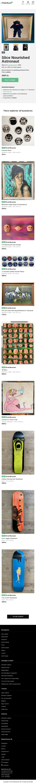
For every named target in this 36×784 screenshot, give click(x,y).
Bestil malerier (5, 642)
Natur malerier (5, 692)
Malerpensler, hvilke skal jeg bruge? (11, 684)
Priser (3, 645)
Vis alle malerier (18, 616)
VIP (4, 147)
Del (3, 52)
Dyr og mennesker (6, 698)
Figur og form (5, 703)
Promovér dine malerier (7, 681)
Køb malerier (4, 634)
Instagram (5, 762)
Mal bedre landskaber (7, 675)
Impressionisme (5, 731)
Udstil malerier (5, 647)
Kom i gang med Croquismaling (10, 678)
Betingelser (4, 743)
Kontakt (3, 754)
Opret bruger (4, 656)
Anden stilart (4, 734)
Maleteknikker (5, 670)
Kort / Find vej (7, 91)
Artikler (3, 650)
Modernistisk (4, 720)
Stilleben (3, 701)
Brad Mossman (12, 65)
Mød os (3, 748)
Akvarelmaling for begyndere (9, 673)
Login (2, 757)
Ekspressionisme (6, 729)
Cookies (3, 746)
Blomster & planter (6, 695)
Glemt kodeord (5, 759)
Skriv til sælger (10, 80)
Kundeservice (5, 751)
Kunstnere (4, 639)
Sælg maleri (4, 636)
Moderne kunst (5, 667)
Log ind (3, 653)
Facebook (5, 765)
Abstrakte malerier (6, 664)
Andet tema (4, 709)
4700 (26, 89)
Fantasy (3, 706)
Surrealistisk (4, 723)
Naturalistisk (4, 726)
